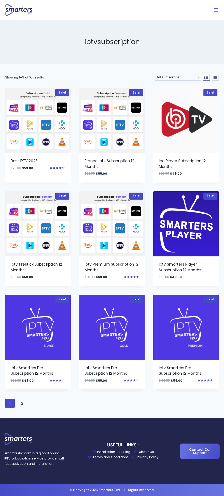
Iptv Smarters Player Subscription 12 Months (180, 267)
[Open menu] (216, 10)
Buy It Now (20, 181)
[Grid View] (206, 77)
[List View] (215, 77)
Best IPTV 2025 (24, 161)
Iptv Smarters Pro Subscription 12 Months (32, 370)
